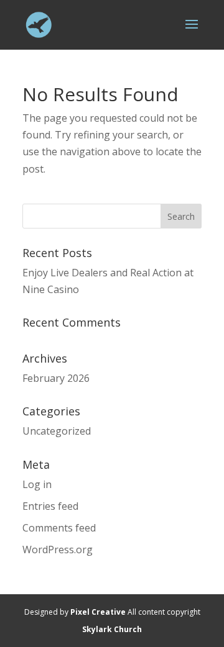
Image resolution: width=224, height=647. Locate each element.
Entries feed (50, 506)
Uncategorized (56, 431)
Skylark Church (112, 629)
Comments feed (59, 528)
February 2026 (56, 378)
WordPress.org (57, 549)
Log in (37, 484)
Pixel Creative (98, 612)
